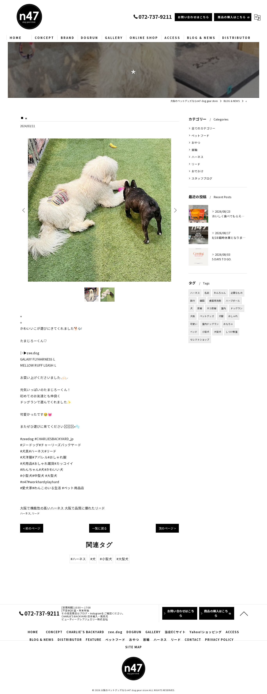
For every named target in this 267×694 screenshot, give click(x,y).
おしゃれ (233, 316)
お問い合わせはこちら (193, 17)
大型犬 (217, 331)
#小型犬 (106, 558)
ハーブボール (233, 300)
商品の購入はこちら (232, 17)
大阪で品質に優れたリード (85, 508)
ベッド (193, 331)
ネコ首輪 (211, 308)
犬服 (221, 316)
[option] (99, 210)
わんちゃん (220, 292)
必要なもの (237, 292)
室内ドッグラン (210, 323)
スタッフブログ (202, 178)
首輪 (194, 150)
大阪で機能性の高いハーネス (42, 508)
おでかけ (197, 171)
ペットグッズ (207, 316)
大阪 (192, 316)
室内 (223, 308)
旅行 (192, 300)
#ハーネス (78, 558)
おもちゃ (228, 323)
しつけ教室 (231, 331)
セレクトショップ (199, 339)
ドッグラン (237, 308)
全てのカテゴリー (203, 128)
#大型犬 (122, 558)
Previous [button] (24, 210)
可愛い (193, 323)
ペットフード (200, 135)
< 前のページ (31, 528)
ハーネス (25, 513)
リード (36, 513)
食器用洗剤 (215, 300)
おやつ (196, 142)
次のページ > (167, 528)
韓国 (202, 300)
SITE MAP (133, 647)
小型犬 (205, 331)
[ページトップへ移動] (244, 613)
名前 (206, 292)
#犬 (93, 558)
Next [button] (175, 210)
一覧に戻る (99, 528)
